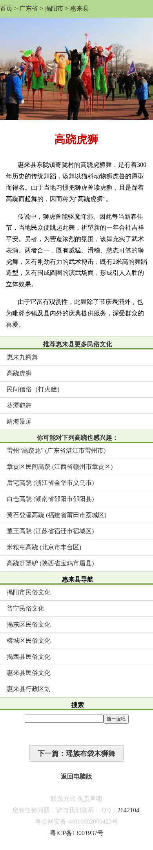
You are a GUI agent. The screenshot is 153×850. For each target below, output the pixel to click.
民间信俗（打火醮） (35, 389)
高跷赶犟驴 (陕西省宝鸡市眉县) (50, 563)
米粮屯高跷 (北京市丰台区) (44, 547)
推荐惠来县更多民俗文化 (77, 344)
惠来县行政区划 (29, 688)
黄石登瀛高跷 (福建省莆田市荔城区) (56, 515)
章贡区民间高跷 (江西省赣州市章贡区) (60, 466)
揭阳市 (54, 8)
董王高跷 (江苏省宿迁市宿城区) (50, 531)
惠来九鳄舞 (22, 357)
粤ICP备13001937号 (77, 833)
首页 (6, 8)
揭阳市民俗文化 (29, 592)
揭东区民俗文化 (29, 624)
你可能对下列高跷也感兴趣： (77, 437)
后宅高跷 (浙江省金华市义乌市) (50, 482)
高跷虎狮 (19, 373)
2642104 (128, 810)
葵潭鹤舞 (19, 405)
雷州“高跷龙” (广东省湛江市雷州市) (56, 450)
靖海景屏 (19, 421)
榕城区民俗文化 (29, 640)
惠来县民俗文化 (29, 672)
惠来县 (79, 8)
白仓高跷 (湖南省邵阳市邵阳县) (50, 498)
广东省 (28, 8)
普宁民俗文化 (25, 608)
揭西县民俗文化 (29, 656)
